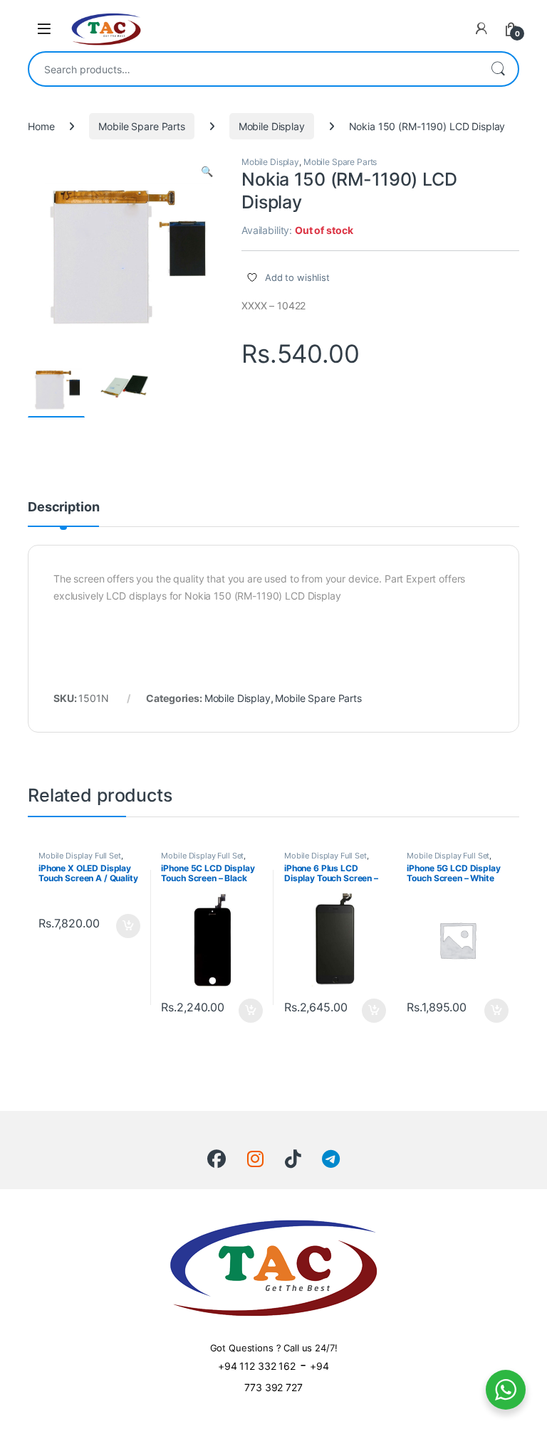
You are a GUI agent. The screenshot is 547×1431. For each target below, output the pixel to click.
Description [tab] (63, 507)
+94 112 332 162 (257, 1366)
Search (498, 69)
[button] (207, 171)
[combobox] (253, 69)
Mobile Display (272, 126)
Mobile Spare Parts (141, 126)
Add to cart (128, 926)
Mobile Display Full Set (79, 856)
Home (41, 126)
